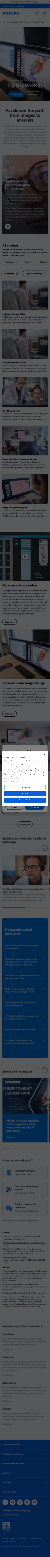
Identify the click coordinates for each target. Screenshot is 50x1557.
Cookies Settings (25, 787)
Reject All (25, 794)
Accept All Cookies (25, 800)
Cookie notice (14, 781)
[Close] (45, 754)
